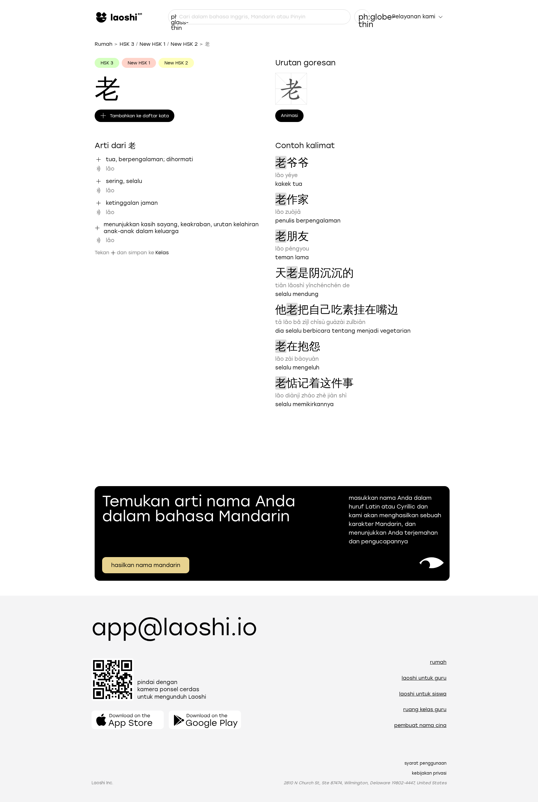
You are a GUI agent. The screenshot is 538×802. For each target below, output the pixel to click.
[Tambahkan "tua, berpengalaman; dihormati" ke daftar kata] (98, 159)
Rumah (103, 44)
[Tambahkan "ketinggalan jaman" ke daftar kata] (98, 203)
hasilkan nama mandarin (145, 565)
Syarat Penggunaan (425, 763)
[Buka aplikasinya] (128, 720)
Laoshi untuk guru (424, 678)
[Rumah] (118, 17)
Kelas (162, 253)
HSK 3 (127, 44)
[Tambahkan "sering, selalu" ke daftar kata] (98, 181)
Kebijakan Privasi (429, 773)
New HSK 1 (152, 44)
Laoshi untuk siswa (422, 694)
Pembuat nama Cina (420, 725)
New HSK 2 (184, 44)
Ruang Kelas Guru (424, 709)
